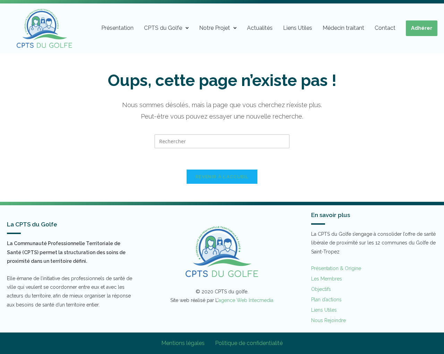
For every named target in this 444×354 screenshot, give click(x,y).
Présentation (117, 28)
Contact (385, 28)
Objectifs (321, 289)
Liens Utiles (297, 28)
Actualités (260, 28)
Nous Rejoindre (328, 320)
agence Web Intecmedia (246, 300)
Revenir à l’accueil (222, 176)
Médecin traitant (343, 28)
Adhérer (421, 28)
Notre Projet (214, 28)
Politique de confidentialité (249, 343)
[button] (166, 28)
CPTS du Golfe (163, 28)
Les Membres (326, 279)
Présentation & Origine (336, 268)
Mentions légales (183, 343)
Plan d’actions (326, 299)
